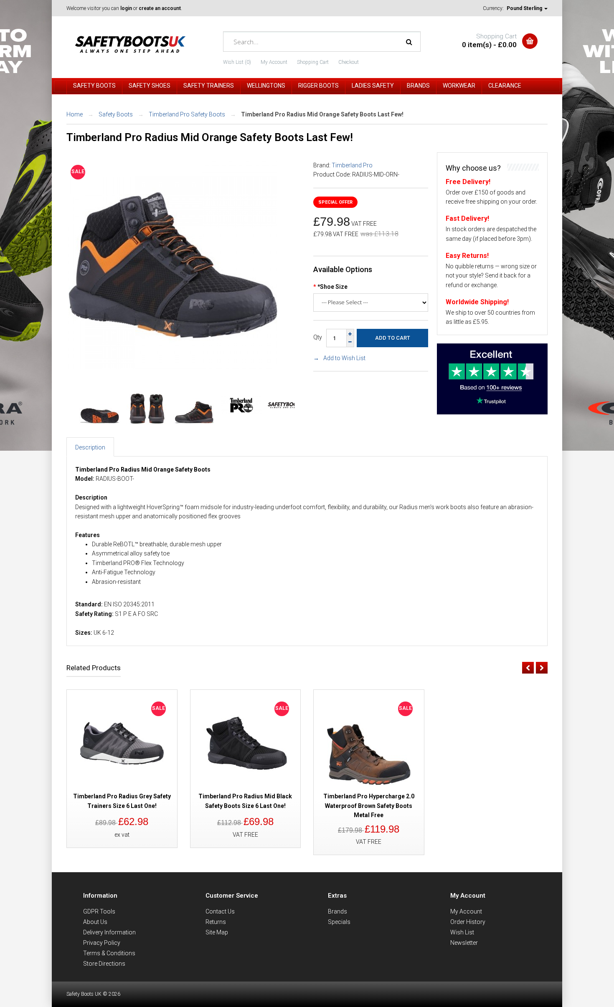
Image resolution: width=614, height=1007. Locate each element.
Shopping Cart (313, 62)
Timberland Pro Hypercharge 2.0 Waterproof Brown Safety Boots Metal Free (368, 805)
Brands (337, 911)
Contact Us (220, 911)
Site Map (217, 932)
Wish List (462, 932)
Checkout (348, 62)
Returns (216, 922)
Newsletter (464, 942)
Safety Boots (116, 114)
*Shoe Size (332, 286)
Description (90, 447)
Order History (467, 922)
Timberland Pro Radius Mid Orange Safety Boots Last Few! (322, 114)
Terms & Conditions (109, 953)
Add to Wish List (344, 358)
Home (74, 114)
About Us (95, 922)
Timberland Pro (352, 165)
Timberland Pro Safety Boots (187, 114)
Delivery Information (109, 932)
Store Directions (104, 963)
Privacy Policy (101, 942)
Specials (339, 922)
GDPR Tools (99, 911)
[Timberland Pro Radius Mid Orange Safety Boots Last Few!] (172, 367)
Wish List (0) (237, 62)
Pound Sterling (525, 8)
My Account (274, 62)
